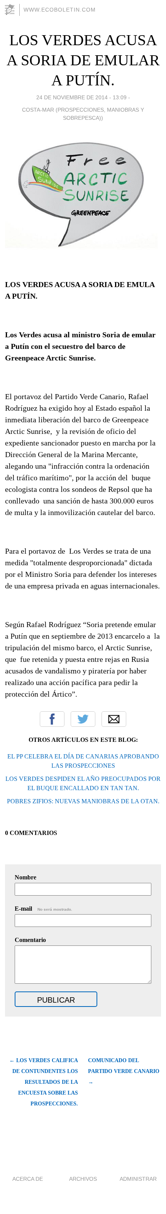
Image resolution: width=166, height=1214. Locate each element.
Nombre (25, 877)
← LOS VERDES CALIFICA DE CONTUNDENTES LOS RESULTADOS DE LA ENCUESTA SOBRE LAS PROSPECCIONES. (43, 1082)
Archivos (83, 1179)
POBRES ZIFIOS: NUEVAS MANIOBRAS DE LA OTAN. (83, 801)
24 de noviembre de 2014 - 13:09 (81, 97)
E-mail (43, 908)
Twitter (83, 719)
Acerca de (27, 1179)
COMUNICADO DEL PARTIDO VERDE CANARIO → (123, 1071)
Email (114, 719)
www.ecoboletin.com (60, 10)
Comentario (30, 940)
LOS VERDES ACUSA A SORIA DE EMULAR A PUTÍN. (83, 60)
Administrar (138, 1179)
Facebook (52, 719)
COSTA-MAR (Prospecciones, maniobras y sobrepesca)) (83, 114)
